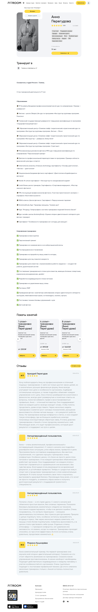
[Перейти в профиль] (89, 3)
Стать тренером (40, 595)
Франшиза (50, 3)
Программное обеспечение (44, 598)
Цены (56, 3)
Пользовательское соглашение (73, 594)
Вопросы (65, 3)
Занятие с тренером (41, 3)
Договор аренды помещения (72, 597)
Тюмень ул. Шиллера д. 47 (29, 68)
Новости (71, 3)
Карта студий (39, 601)
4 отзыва (75, 25)
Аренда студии (30, 3)
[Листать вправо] (80, 339)
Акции (60, 3)
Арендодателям (40, 592)
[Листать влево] (18, 339)
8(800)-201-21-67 (68, 586)
